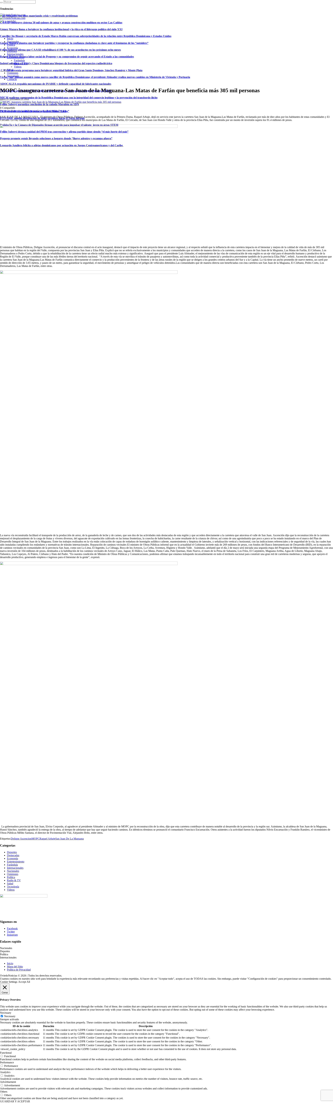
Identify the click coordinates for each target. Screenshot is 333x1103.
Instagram (12, 934)
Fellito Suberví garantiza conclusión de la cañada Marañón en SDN (39, 104)
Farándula (12, 864)
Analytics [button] (5, 1072)
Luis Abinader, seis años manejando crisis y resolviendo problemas (39, 15)
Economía (12, 858)
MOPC (36, 838)
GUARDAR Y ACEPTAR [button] (15, 1101)
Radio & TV (14, 880)
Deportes (12, 852)
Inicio (10, 963)
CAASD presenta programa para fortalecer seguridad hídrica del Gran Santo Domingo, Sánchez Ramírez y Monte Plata (71, 70)
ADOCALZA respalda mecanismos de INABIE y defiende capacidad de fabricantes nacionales (55, 83)
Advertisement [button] (8, 1081)
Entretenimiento (15, 861)
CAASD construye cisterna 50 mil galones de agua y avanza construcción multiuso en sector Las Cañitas (61, 22)
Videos (11, 889)
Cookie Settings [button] (8, 981)
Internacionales (15, 867)
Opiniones (12, 874)
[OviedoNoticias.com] (12, 16)
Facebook (12, 928)
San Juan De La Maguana (69, 838)
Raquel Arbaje (47, 838)
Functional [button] (6, 1052)
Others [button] (3, 1091)
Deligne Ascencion (21, 838)
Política (11, 877)
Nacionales (13, 870)
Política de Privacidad (19, 969)
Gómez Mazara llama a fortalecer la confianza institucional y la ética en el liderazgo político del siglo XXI (61, 29)
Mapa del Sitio (15, 966)
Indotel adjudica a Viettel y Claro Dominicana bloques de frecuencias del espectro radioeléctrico (56, 63)
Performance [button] (7, 1062)
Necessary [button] (5, 1012)
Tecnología (13, 886)
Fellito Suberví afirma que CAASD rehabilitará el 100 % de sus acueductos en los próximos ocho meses (60, 49)
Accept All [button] (24, 981)
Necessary (9, 1016)
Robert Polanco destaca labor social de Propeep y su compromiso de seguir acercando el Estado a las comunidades (67, 56)
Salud (10, 883)
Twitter (11, 931)
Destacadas (13, 855)
